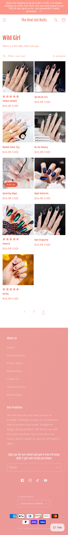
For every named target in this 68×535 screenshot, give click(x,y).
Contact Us (13, 379)
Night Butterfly (41, 193)
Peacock (6, 243)
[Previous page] (24, 311)
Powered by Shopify (44, 528)
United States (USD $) (32, 503)
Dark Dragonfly (41, 240)
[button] (4, 20)
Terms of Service (16, 387)
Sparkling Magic (10, 193)
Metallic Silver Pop (11, 147)
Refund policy (14, 371)
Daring (6, 293)
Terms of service (16, 355)
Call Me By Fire (41, 97)
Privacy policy (15, 363)
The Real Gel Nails (29, 528)
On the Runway (41, 147)
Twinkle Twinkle (10, 101)
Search (10, 347)
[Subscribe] (57, 467)
